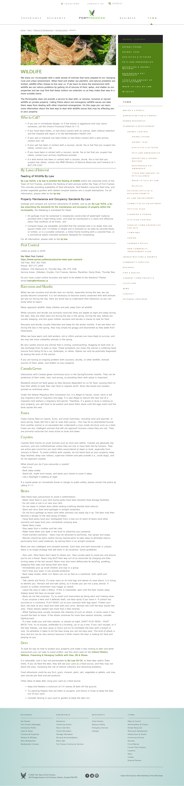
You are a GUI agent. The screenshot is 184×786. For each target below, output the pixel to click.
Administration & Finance (140, 116)
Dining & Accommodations (66, 738)
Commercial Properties (30, 734)
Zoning (132, 238)
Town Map (133, 232)
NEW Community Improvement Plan (139, 250)
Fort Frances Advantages (31, 724)
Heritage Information (64, 734)
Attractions (60, 721)
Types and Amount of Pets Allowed (137, 81)
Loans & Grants (27, 731)
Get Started (25, 721)
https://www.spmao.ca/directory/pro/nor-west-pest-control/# (51, 259)
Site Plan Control (139, 220)
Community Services (136, 262)
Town (152, 18)
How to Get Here (63, 728)
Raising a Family (98, 724)
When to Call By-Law (137, 87)
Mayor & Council (134, 110)
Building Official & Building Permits (140, 192)
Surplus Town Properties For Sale (144, 226)
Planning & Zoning (139, 214)
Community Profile (28, 728)
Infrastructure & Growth (140, 257)
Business (128, 18)
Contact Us (95, 4)
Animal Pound (132, 47)
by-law (57, 193)
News (126, 288)
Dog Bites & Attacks (136, 57)
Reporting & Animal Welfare (136, 67)
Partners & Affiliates (29, 738)
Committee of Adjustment (144, 203)
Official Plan (136, 209)
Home (23, 30)
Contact (128, 294)
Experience (31, 18)
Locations (72, 4)
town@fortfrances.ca (37, 281)
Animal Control (61, 30)
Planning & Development (43, 30)
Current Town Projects (138, 278)
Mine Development (28, 741)
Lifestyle (95, 731)
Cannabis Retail (137, 243)
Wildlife (128, 92)
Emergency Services (100, 728)
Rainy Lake (60, 741)
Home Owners (97, 721)
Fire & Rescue (131, 273)
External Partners (135, 299)
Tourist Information (63, 731)
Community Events (63, 724)
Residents (56, 18)
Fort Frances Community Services (69, 744)
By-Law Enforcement (140, 198)
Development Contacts (30, 744)
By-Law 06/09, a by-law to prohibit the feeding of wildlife (50, 181)
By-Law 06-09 (75, 660)
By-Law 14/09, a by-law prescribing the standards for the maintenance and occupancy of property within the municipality (67, 207)
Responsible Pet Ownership (133, 74)
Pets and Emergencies (137, 62)
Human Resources (134, 121)
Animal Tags (131, 52)
